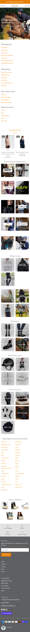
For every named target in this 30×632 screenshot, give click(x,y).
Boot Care (4, 85)
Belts (2, 113)
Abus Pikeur (4, 441)
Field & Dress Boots (6, 72)
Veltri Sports (18, 484)
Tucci (16, 481)
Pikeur (2, 470)
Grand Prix (3, 463)
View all (15, 132)
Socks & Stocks (5, 115)
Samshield (3, 481)
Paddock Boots (5, 75)
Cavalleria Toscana (5, 444)
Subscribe (6, 554)
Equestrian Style (5, 458)
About (2, 561)
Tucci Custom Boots (6, 83)
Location (3, 566)
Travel (3, 118)
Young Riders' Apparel (7, 63)
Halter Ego (3, 466)
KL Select (17, 460)
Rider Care (4, 120)
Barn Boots (4, 77)
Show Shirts (4, 50)
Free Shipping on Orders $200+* (15, 2)
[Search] (4, 5)
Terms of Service (5, 588)
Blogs (2, 569)
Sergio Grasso (4, 489)
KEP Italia (17, 455)
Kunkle (16, 463)
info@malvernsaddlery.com (8, 605)
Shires (16, 468)
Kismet (16, 458)
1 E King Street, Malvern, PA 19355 (10, 599)
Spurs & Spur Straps (6, 102)
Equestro (3, 460)
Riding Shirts (4, 47)
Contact (3, 564)
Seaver (2, 487)
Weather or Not (19, 487)
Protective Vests (5, 97)
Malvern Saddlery (8, 627)
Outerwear (4, 58)
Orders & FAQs (5, 578)
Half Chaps (4, 80)
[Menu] (1, 5)
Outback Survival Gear (6, 468)
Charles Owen (4, 447)
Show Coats (4, 52)
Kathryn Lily (18, 449)
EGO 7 (2, 452)
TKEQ (16, 479)
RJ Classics (3, 476)
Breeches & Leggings (7, 55)
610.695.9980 (5, 602)
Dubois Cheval (4, 449)
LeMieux (17, 466)
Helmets (3, 94)
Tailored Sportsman (19, 473)
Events (3, 571)
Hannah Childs (18, 441)
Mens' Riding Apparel (7, 60)
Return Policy (4, 583)
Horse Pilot (18, 444)
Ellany (2, 455)
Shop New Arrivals (15, 130)
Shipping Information (6, 580)
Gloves (3, 110)
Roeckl (2, 479)
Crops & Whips (5, 99)
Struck (16, 470)
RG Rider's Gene (5, 473)
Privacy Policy (5, 585)
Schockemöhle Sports (6, 484)
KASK (16, 447)
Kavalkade (17, 452)
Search (3, 590)
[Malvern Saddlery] (15, 5)
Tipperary (17, 476)
